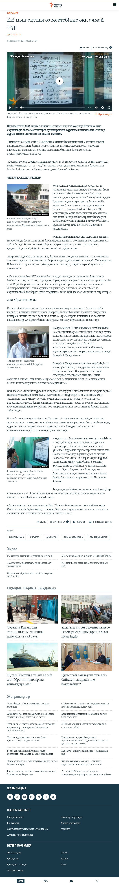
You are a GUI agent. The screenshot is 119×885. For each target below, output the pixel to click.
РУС (46, 881)
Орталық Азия (15, 870)
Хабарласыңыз (15, 817)
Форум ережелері (70, 823)
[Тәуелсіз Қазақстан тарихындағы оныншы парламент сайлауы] (32, 609)
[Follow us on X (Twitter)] (17, 797)
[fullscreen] (109, 107)
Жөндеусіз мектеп (22, 56)
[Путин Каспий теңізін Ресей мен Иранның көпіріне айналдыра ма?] (32, 657)
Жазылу (65, 829)
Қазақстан (13, 859)
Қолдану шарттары (71, 817)
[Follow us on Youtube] (24, 797)
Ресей (64, 853)
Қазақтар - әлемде (17, 864)
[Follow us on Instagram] (32, 797)
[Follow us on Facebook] (10, 797)
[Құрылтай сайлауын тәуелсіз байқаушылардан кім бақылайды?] (86, 657)
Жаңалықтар (14, 853)
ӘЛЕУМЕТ (12, 13)
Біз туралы (13, 823)
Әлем (64, 864)
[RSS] (46, 797)
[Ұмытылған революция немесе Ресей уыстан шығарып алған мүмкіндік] (86, 609)
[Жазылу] (53, 797)
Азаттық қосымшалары (20, 835)
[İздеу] (97, 881)
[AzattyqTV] (71, 881)
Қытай (64, 859)
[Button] (84, 48)
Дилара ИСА (14, 34)
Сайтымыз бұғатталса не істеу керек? (27, 829)
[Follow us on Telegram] (39, 797)
